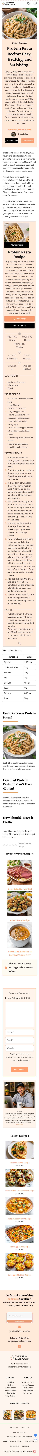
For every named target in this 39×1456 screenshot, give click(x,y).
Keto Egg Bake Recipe (19, 1246)
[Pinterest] (19, 1346)
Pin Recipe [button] (21, 326)
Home (14, 43)
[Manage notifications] (34, 1451)
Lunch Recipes (10, 1387)
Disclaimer (14, 1446)
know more (19, 1124)
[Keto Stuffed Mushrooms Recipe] (20, 1178)
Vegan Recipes (27, 1390)
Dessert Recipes (10, 1390)
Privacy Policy (19, 1432)
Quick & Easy (27, 1387)
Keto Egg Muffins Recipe (19, 1274)
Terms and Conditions (12, 1441)
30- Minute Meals (28, 1382)
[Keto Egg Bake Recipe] (20, 1234)
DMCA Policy (30, 1441)
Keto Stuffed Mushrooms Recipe (19, 1190)
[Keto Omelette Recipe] (20, 1150)
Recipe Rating (11, 998)
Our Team (25, 1427)
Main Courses (24, 129)
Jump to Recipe (11, 140)
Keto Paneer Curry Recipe (19, 1218)
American (23, 43)
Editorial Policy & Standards (19, 1437)
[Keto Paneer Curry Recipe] (20, 1206)
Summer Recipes (28, 1385)
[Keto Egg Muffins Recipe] (20, 1262)
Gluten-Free (28, 1393)
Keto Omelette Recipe (20, 1162)
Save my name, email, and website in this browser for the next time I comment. (20, 1057)
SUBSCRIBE (19, 1321)
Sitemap (25, 1446)
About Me (14, 1427)
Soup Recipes (10, 1395)
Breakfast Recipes (10, 1384)
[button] (28, 3)
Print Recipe (28, 140)
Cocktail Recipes (10, 1393)
